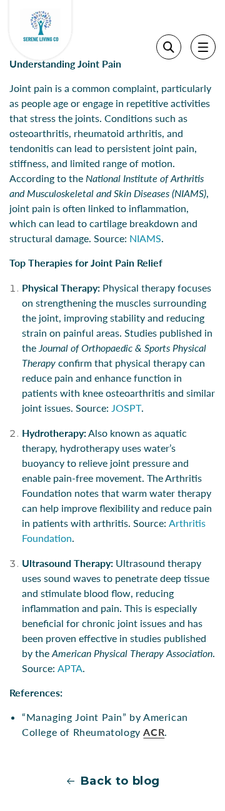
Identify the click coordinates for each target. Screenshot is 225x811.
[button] (203, 46)
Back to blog (120, 781)
